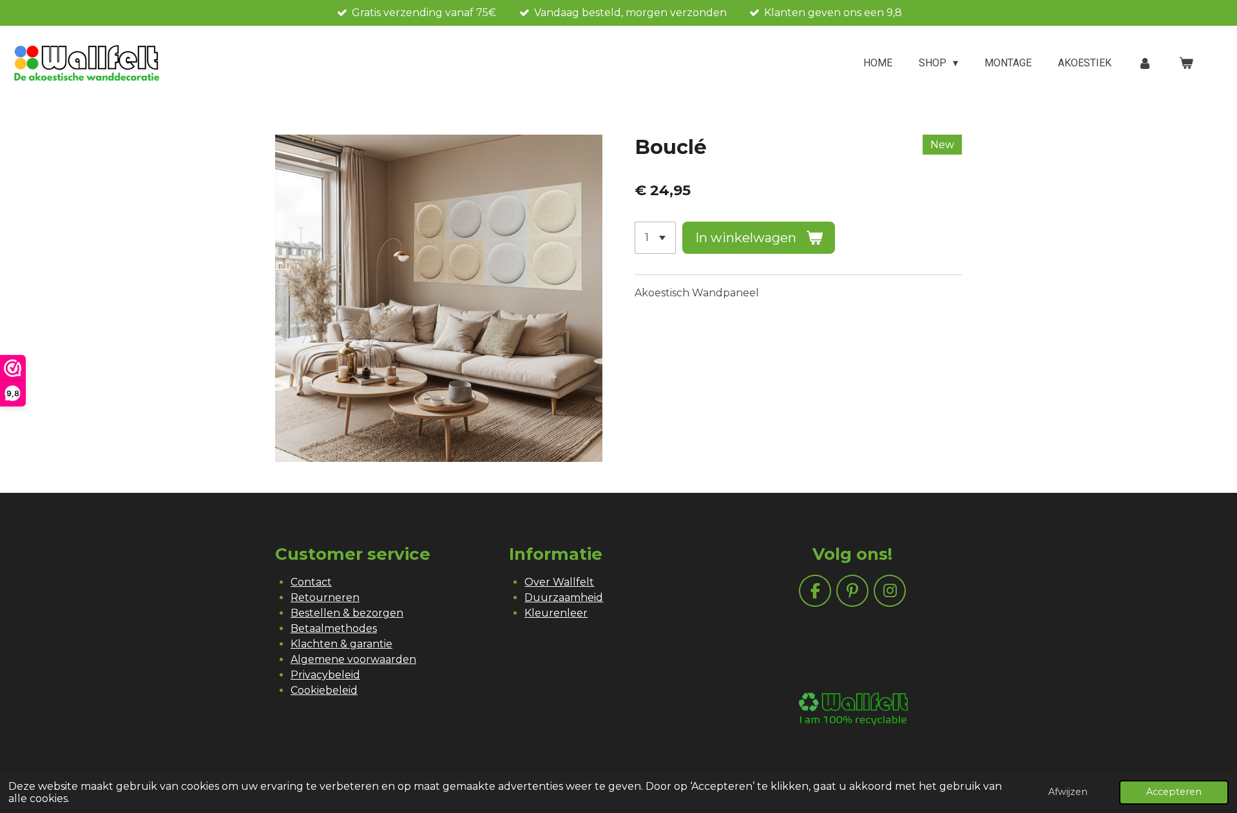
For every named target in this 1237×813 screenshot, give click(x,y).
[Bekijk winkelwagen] (1186, 63)
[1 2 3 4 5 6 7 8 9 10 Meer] (655, 238)
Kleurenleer (556, 613)
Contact (311, 582)
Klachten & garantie (341, 644)
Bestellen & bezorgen (347, 613)
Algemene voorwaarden (353, 659)
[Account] (1144, 63)
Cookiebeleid (324, 690)
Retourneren (325, 597)
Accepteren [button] (1174, 792)
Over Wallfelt (559, 582)
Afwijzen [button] (1068, 792)
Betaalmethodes (334, 628)
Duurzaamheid (563, 597)
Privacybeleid (325, 675)
